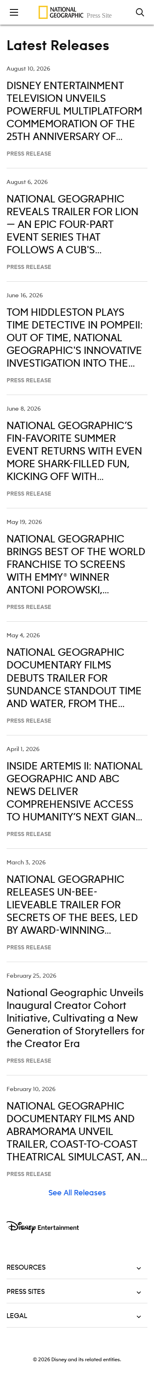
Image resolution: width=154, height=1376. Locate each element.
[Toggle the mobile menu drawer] (14, 12)
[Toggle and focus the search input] (140, 12)
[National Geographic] (77, 12)
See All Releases (77, 1193)
